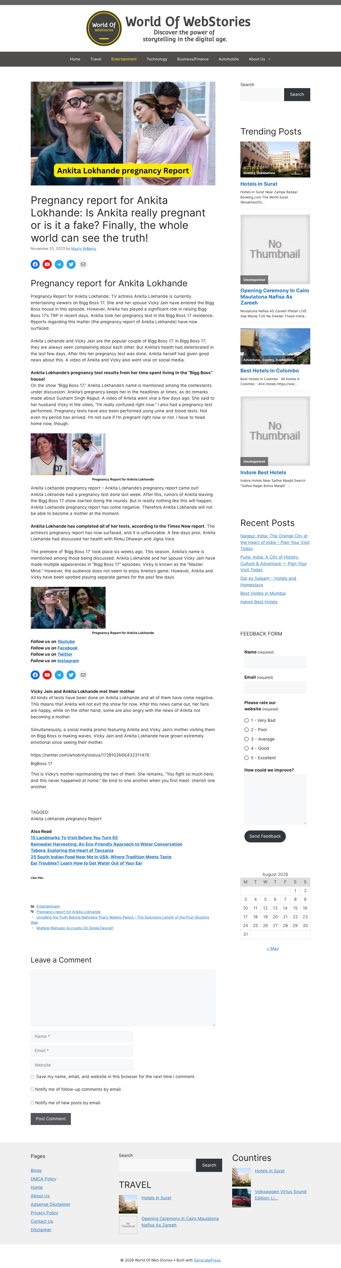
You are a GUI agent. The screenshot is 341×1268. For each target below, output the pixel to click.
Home (75, 59)
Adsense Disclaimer (50, 1204)
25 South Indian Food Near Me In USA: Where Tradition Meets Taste (101, 856)
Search (247, 84)
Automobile (229, 59)
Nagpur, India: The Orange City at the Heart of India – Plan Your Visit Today (275, 542)
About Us (257, 59)
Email (258, 677)
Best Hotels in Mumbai (263, 593)
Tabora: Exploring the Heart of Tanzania (72, 850)
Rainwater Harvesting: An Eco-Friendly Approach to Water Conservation (106, 844)
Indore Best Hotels (259, 601)
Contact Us (42, 1221)
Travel (95, 59)
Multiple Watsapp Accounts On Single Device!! (74, 928)
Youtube (66, 641)
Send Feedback (265, 836)
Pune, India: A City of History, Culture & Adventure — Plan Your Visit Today (273, 563)
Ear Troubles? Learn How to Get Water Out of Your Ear (86, 863)
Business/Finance (193, 59)
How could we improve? (269, 770)
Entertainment (124, 59)
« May (273, 948)
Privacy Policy (44, 1212)
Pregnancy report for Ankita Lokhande (68, 912)
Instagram (68, 660)
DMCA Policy (43, 1178)
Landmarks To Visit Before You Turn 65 (77, 837)
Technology (157, 59)
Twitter (64, 654)
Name (259, 651)
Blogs (36, 1170)
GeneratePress (207, 1260)
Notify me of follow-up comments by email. (78, 1089)
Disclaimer (41, 1229)
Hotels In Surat (156, 1197)
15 (33, 837)
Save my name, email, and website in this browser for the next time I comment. (115, 1076)
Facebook (67, 647)
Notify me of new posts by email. (68, 1102)
